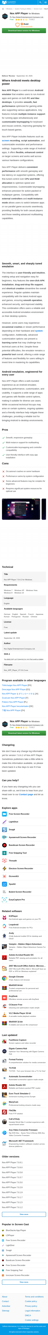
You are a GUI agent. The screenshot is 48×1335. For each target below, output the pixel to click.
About (4, 1297)
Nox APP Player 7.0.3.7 (12, 1177)
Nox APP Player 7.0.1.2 (12, 1207)
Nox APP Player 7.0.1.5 (12, 1202)
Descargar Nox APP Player (14, 689)
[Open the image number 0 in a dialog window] (21, 509)
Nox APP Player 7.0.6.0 (12, 1167)
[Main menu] (45, 2)
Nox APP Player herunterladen (15, 706)
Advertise (6, 1306)
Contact (5, 1301)
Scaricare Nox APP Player (13, 698)
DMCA (28, 1315)
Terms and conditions (34, 1297)
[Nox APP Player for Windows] (5, 16)
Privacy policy (31, 1306)
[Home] (3, 9)
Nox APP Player (25, 13)
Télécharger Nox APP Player (14, 685)
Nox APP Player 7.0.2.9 (12, 1187)
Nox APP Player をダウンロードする (18, 694)
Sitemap (5, 1311)
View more (24, 1214)
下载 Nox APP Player (11, 710)
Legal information (32, 1311)
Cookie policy (31, 1301)
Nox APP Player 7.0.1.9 (12, 1192)
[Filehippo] (9, 2)
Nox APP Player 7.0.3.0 (12, 1182)
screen (5, 140)
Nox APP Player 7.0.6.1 (12, 1162)
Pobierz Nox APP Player (12, 702)
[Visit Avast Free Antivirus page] (24, 25)
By (27, 17)
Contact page (26, 794)
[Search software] (40, 2)
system (39, 331)
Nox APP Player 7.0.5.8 (12, 1172)
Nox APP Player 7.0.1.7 (12, 1197)
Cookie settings (32, 1320)
